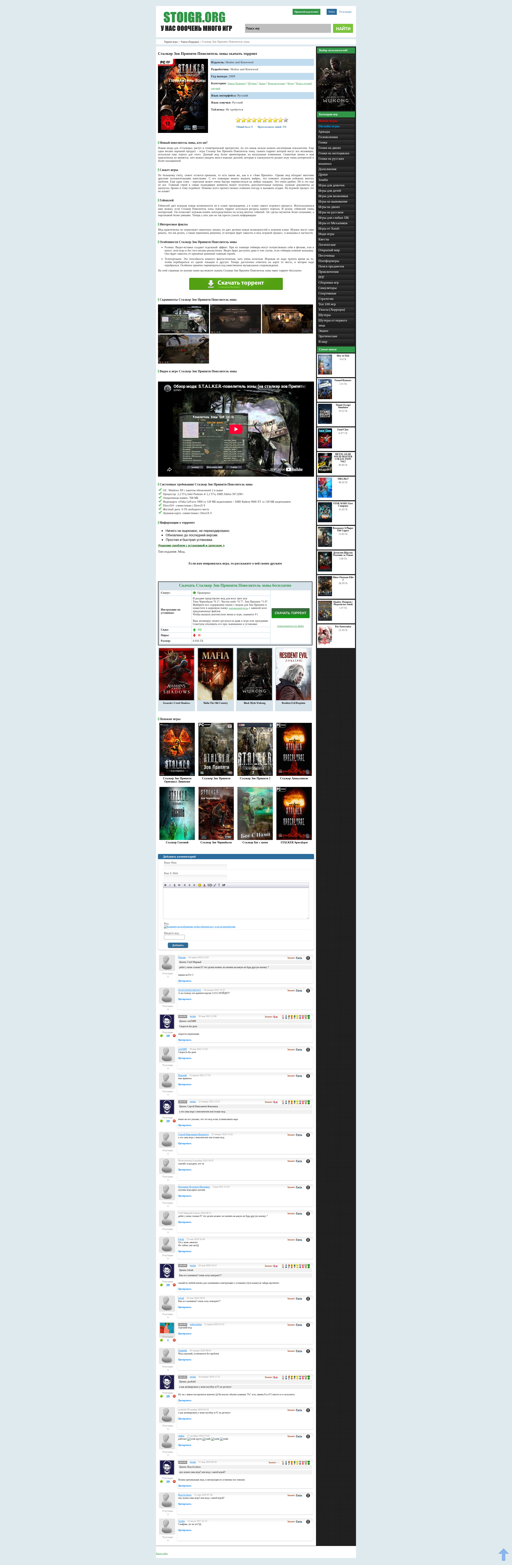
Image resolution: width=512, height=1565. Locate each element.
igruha (193, 1016)
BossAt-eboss (185, 1495)
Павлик (182, 957)
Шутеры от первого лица (332, 322)
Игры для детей (329, 191)
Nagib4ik (182, 1350)
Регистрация (345, 11)
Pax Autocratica (343, 626)
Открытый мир (329, 250)
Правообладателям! (306, 11)
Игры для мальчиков (333, 196)
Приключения (328, 272)
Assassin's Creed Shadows (176, 703)
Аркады (324, 132)
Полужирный (165, 885)
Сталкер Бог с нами (255, 842)
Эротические (327, 336)
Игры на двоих (329, 207)
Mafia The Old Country (215, 703)
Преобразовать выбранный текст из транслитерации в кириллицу (219, 885)
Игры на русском (276, 83)
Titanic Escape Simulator (343, 406)
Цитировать (184, 980)
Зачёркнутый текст (179, 885)
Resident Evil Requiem (293, 703)
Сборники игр (328, 282)
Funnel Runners (343, 380)
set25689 (182, 1049)
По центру (189, 885)
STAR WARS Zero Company (343, 504)
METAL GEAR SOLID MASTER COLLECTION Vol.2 (343, 458)
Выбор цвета (204, 885)
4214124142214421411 (189, 990)
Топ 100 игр (327, 304)
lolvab (181, 1239)
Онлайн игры (329, 126)
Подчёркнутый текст (174, 885)
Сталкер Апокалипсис (294, 778)
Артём (181, 1521)
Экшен (262, 83)
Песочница (326, 255)
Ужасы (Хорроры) (236, 83)
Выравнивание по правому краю (194, 885)
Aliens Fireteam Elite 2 (343, 578)
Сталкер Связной (177, 842)
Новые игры (328, 121)
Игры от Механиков (332, 223)
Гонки (322, 142)
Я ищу (323, 342)
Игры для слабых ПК (333, 218)
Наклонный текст (170, 885)
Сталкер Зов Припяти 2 (255, 778)
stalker (181, 1435)
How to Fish (343, 355)
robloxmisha (196, 1324)
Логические (327, 245)
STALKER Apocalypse (294, 842)
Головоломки (328, 137)
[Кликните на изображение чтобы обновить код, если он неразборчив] (199, 926)
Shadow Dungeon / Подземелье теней (343, 603)
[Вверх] (503, 1554)
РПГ (321, 277)
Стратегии (325, 299)
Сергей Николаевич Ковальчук (193, 1134)
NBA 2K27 (343, 478)
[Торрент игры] (196, 36)
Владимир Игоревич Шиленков (194, 1186)
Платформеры (328, 261)
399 (168, 1035)
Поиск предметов (331, 266)
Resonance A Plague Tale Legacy (343, 529)
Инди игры (326, 234)
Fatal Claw (343, 429)
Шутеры (252, 83)
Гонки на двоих (329, 148)
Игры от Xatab (328, 228)
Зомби (323, 180)
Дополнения (327, 169)
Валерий (182, 1075)
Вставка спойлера (223, 885)
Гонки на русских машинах (331, 161)
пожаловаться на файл (290, 626)
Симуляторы (327, 288)
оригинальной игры (238, 608)
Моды (290, 83)
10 (285, 120)
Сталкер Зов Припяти (216, 778)
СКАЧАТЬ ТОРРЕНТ (290, 613)
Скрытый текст (210, 885)
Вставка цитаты (214, 885)
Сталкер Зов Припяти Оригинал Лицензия (177, 780)
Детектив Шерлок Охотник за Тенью (343, 553)
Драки (323, 174)
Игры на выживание (333, 201)
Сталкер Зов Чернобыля (216, 842)
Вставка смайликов (199, 885)
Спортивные (327, 293)
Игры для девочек (331, 185)
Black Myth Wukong (254, 703)
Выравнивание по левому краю (185, 885)
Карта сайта (162, 1553)
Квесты (323, 239)
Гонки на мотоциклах (334, 153)
